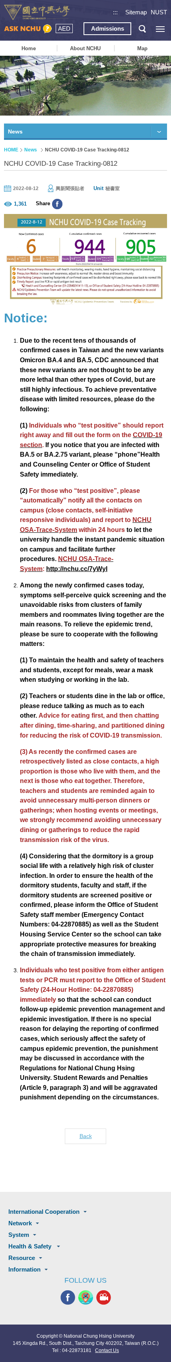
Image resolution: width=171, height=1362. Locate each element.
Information (24, 1269)
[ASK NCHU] (28, 28)
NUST (159, 12)
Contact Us (107, 1350)
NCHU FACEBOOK (67, 1297)
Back (86, 1136)
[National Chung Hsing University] (37, 12)
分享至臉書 (57, 204)
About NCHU (85, 48)
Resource (21, 1257)
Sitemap (136, 12)
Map (142, 48)
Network (20, 1223)
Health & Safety (30, 1246)
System (18, 1234)
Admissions (107, 28)
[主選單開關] (160, 29)
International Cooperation (44, 1211)
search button (142, 29)
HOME (11, 150)
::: (115, 12)
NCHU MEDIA (103, 1297)
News (30, 150)
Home (28, 48)
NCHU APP (85, 1297)
